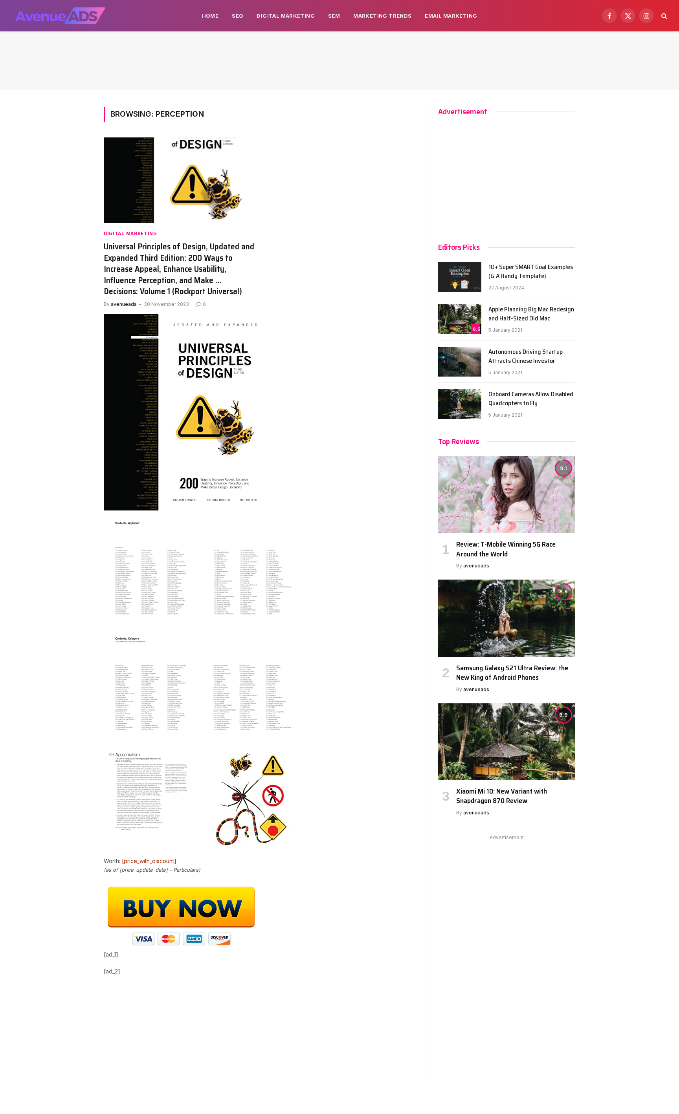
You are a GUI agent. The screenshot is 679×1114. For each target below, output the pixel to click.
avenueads (124, 304)
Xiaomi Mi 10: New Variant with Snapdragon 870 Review (501, 796)
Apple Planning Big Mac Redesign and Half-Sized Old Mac (531, 314)
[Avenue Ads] (60, 15)
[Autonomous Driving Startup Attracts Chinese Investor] (459, 362)
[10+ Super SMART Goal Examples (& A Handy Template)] (459, 277)
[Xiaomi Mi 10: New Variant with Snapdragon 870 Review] (506, 741)
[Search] (663, 16)
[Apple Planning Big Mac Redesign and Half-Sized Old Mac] (459, 319)
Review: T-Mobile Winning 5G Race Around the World (506, 549)
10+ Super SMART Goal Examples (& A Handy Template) (530, 272)
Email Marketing (451, 16)
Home (210, 16)
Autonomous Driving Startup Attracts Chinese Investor (525, 357)
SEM (334, 16)
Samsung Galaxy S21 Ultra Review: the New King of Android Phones (512, 672)
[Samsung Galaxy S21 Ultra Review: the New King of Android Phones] (506, 618)
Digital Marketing (286, 16)
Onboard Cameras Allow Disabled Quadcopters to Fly (530, 399)
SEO (237, 16)
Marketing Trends (382, 16)
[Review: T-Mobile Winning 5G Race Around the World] (506, 494)
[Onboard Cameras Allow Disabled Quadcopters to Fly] (459, 404)
